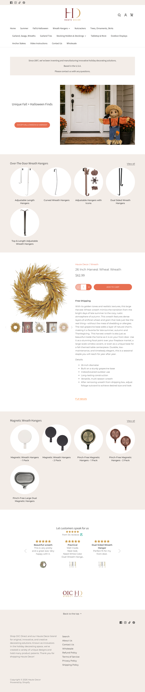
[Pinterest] (24, 2)
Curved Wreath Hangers (57, 200)
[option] (39, 291)
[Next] (64, 291)
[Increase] (89, 287)
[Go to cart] (132, 15)
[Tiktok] (19, 2)
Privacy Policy (69, 660)
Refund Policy (69, 652)
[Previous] (14, 291)
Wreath (94, 264)
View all (131, 163)
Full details (81, 399)
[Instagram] (15, 2)
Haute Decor (82, 264)
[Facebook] (11, 2)
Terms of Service (70, 656)
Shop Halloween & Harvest (32, 125)
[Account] (125, 15)
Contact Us (68, 644)
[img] (72, 531)
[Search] (119, 15)
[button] (26, 551)
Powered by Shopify (20, 682)
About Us (67, 640)
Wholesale (67, 648)
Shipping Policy (70, 664)
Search (66, 636)
